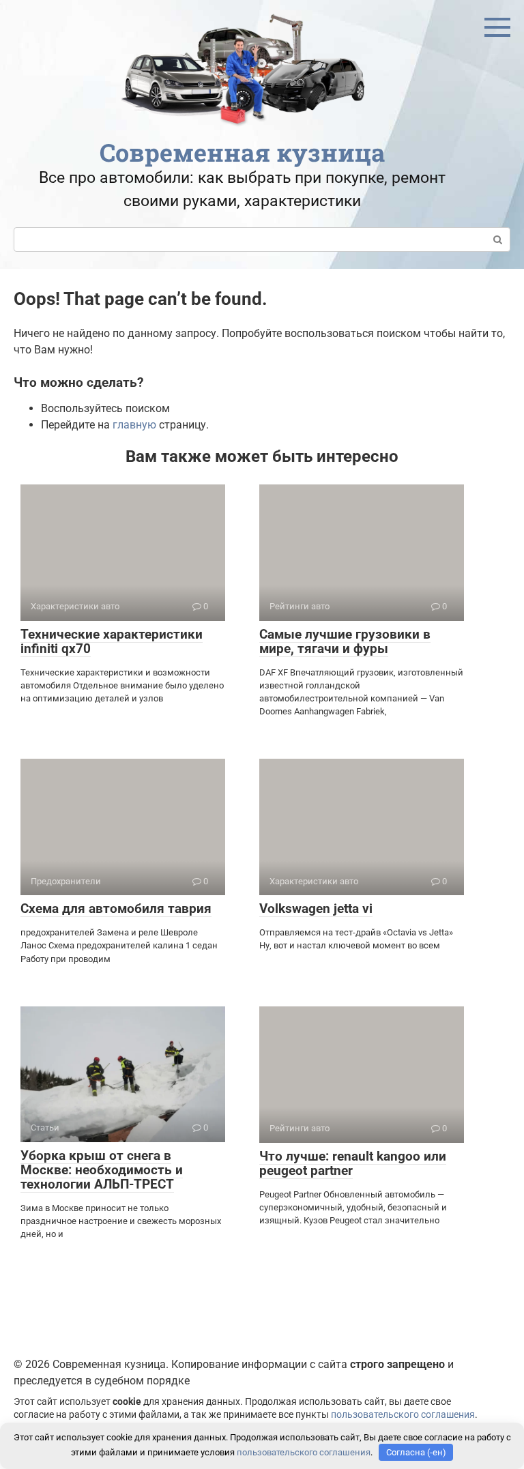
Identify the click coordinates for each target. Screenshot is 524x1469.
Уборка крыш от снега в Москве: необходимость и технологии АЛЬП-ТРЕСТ (101, 1170)
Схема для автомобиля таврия (116, 908)
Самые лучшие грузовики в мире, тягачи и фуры (345, 641)
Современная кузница (242, 152)
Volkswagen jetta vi (316, 908)
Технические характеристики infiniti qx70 (111, 641)
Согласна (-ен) (416, 1452)
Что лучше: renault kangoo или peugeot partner (352, 1163)
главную (134, 424)
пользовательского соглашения (403, 1415)
